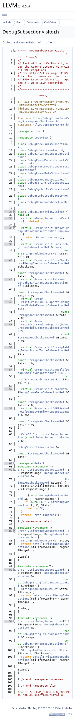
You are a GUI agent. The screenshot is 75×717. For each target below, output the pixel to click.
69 (8, 469)
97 (8, 621)
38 (8, 244)
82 (8, 530)
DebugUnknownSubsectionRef (43, 229)
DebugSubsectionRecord (45, 150)
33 (8, 218)
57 (8, 389)
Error (38, 227)
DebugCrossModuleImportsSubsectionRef (43, 326)
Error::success (47, 237)
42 (8, 279)
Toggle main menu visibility (5, 15)
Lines (57, 247)
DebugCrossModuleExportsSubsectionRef (43, 303)
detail (39, 463)
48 (8, 324)
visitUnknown (54, 227)
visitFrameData (56, 389)
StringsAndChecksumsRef (39, 253)
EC (41, 501)
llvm (18, 22)
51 (8, 347)
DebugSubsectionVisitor (46, 211)
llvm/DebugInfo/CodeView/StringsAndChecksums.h (43, 120)
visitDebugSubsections (45, 469)
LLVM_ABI (24, 434)
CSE (21, 308)
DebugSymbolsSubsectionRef (43, 371)
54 (8, 369)
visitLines (52, 244)
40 (8, 260)
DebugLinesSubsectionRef (47, 179)
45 (8, 302)
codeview (41, 137)
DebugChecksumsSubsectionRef (46, 263)
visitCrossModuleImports (40, 324)
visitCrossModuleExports (40, 302)
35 (8, 227)
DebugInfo (33, 22)
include (7, 22)
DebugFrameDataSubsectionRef (41, 392)
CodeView (50, 22)
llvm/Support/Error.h (51, 124)
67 (8, 463)
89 (8, 569)
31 (8, 211)
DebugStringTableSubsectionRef (45, 350)
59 (8, 408)
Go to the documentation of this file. (27, 42)
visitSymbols (54, 369)
